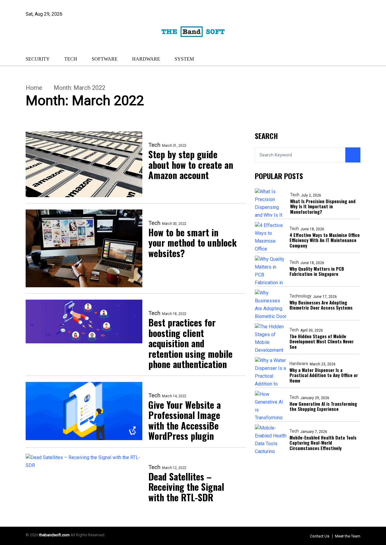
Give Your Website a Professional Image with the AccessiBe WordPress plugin (184, 420)
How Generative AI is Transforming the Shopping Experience (323, 407)
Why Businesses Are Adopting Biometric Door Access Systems (321, 305)
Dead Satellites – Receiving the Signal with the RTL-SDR (186, 487)
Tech (70, 58)
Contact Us (319, 536)
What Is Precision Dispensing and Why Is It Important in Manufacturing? (323, 207)
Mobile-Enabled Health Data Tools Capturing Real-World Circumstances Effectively (323, 443)
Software (105, 58)
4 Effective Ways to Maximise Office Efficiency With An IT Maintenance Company (325, 240)
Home (34, 87)
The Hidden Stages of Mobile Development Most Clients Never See (322, 342)
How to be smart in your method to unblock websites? (192, 243)
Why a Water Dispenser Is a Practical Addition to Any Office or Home (324, 375)
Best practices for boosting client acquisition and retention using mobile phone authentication (190, 343)
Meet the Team (347, 536)
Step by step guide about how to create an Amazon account (190, 165)
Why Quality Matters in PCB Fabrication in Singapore (317, 271)
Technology (301, 296)
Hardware (146, 58)
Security (38, 58)
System (184, 58)
